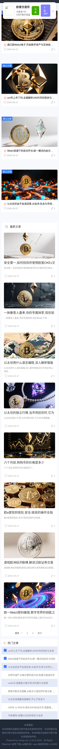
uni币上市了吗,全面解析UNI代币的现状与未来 (32, 97)
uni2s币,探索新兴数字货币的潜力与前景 (28, 682)
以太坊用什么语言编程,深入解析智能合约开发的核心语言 (28, 362)
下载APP (46, 10)
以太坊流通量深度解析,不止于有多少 (26, 699)
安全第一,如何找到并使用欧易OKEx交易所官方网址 (29, 262)
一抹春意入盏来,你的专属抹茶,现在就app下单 (29, 312)
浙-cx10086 (51, 744)
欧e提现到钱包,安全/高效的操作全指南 (28, 512)
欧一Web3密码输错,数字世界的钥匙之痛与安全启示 (29, 612)
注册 (35, 11)
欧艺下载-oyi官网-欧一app (14, 1)
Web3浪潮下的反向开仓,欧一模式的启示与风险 (32, 150)
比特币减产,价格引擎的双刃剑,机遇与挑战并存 (31, 674)
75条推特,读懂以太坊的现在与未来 (25, 715)
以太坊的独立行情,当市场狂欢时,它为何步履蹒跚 (29, 412)
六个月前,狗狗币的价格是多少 (24, 462)
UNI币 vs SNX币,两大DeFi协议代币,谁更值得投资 (33, 707)
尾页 (40, 632)
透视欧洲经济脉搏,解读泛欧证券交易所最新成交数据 (28, 562)
